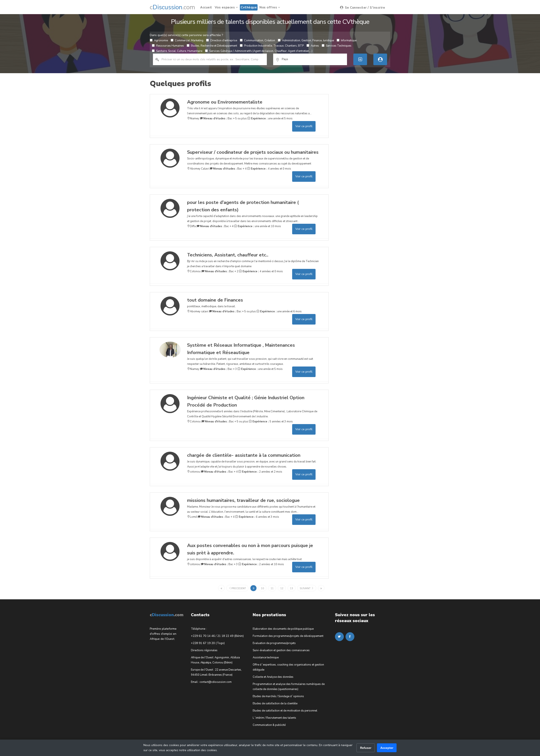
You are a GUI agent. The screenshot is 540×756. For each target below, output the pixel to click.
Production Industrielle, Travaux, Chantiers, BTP (274, 46)
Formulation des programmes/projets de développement (288, 636)
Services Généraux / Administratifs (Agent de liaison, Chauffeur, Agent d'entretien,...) (260, 51)
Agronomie (161, 40)
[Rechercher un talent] (380, 59)
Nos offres (268, 7)
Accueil (206, 7)
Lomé (193, 517)
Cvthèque (249, 7)
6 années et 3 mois (258, 517)
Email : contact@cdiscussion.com (211, 682)
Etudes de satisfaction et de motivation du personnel (285, 711)
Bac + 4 (230, 169)
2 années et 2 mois (261, 472)
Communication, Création (259, 40)
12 (281, 588)
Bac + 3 (220, 369)
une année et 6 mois (280, 311)
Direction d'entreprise (223, 40)
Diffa (193, 226)
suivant (305, 588)
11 (272, 588)
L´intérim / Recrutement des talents (274, 718)
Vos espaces (225, 7)
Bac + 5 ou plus (225, 118)
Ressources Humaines (170, 46)
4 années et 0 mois (270, 169)
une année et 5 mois (271, 118)
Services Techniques (338, 46)
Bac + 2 (221, 271)
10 (262, 588)
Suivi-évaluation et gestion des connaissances (281, 650)
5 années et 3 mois (272, 421)
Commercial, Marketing (189, 40)
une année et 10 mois (259, 226)
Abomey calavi (199, 311)
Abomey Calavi (199, 169)
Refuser (365, 747)
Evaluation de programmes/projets (274, 643)
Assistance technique (266, 657)
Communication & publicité (269, 725)
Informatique (348, 40)
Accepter (386, 747)
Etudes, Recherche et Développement (214, 46)
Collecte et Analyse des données (273, 677)
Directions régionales (204, 650)
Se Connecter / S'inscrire (364, 7)
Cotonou (195, 271)
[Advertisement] (366, 157)
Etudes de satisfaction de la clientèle (275, 703)
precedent (238, 588)
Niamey (194, 118)
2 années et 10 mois (262, 564)
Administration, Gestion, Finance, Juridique (308, 40)
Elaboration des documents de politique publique (283, 629)
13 (291, 588)
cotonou (195, 472)
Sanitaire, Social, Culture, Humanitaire (179, 51)
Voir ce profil (303, 126)
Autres (315, 46)
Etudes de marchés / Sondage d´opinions (278, 696)
